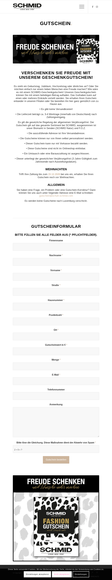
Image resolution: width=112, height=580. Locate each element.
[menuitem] (80, 6)
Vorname (56, 270)
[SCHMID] (27, 6)
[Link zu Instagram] (97, 7)
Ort (56, 330)
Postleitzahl (56, 315)
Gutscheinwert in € (56, 345)
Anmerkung (56, 404)
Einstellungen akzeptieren (37, 574)
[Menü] (80, 6)
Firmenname (56, 240)
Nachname (56, 255)
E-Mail (56, 375)
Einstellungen (81, 574)
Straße (56, 285)
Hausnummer (56, 300)
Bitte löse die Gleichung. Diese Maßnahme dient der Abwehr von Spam (56, 442)
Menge (56, 360)
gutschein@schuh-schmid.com (56, 195)
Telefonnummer (56, 389)
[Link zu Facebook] (92, 7)
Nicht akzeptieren (61, 574)
